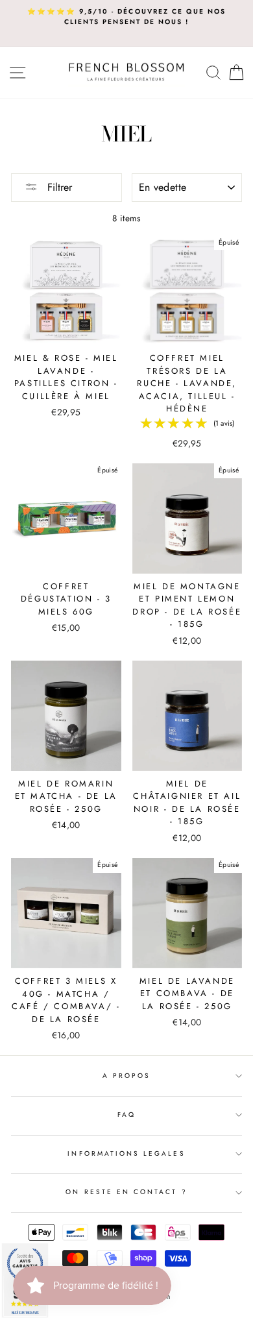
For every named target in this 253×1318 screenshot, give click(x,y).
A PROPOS (126, 1075)
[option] (126, 17)
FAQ (126, 1114)
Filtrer (58, 187)
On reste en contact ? (126, 1192)
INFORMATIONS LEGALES (126, 1153)
